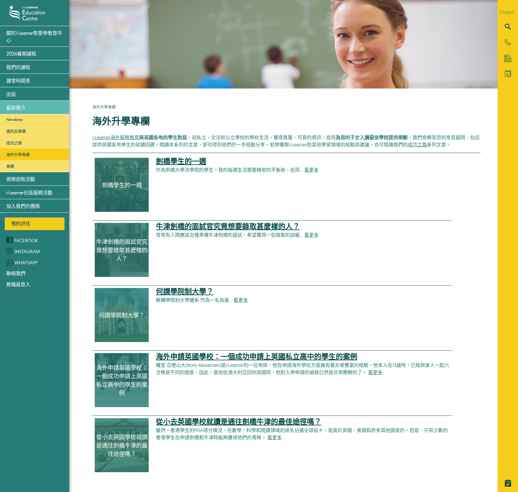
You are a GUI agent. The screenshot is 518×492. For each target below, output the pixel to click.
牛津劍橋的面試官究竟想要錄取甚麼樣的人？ (228, 226)
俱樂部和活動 (20, 179)
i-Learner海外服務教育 (115, 137)
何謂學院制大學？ (184, 291)
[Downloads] (508, 75)
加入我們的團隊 (23, 206)
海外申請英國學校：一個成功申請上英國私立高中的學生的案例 (256, 356)
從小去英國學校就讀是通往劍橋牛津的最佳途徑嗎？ (238, 421)
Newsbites (14, 120)
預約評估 (20, 223)
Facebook (26, 240)
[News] (508, 58)
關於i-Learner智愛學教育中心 (34, 37)
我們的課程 (18, 67)
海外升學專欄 (18, 155)
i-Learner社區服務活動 (29, 192)
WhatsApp (25, 263)
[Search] (508, 27)
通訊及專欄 (16, 131)
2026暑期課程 (21, 54)
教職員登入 (18, 284)
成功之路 (14, 143)
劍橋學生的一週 (181, 161)
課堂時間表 (18, 81)
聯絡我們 (15, 273)
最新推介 (15, 108)
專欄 (10, 166)
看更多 (311, 170)
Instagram (27, 251)
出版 (11, 94)
